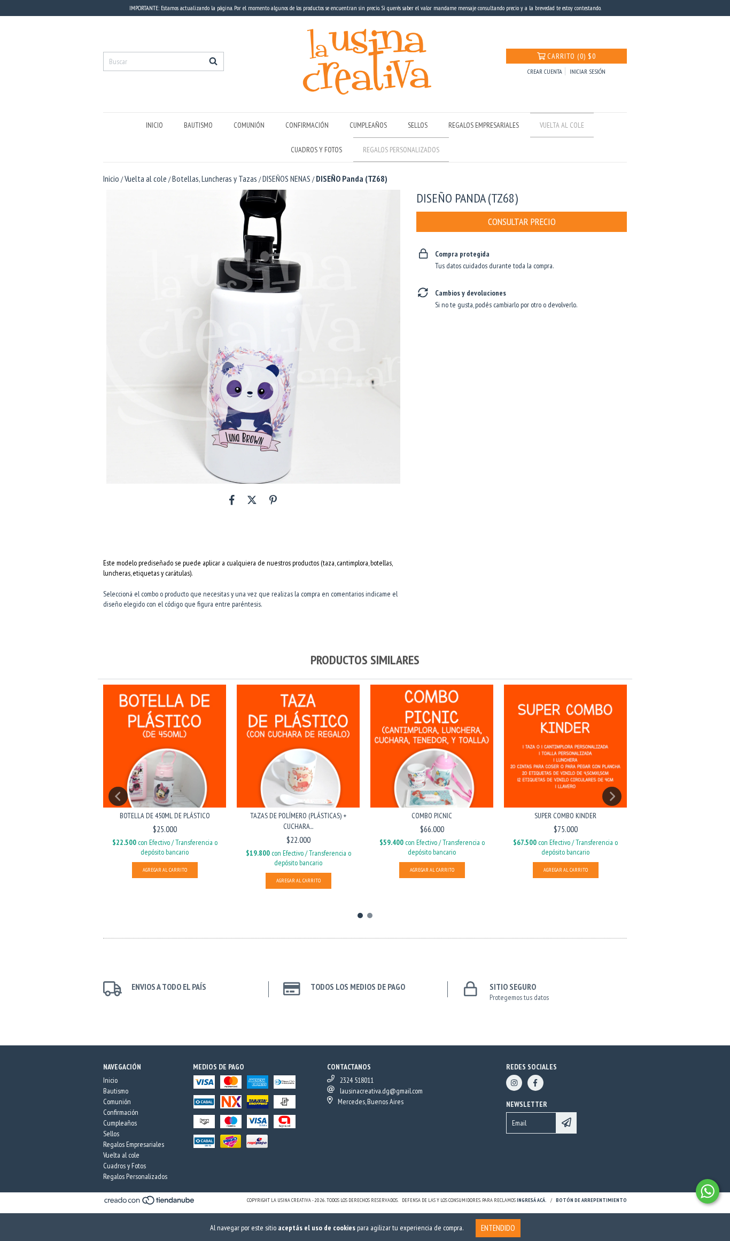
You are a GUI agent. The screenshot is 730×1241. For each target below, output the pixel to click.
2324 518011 (357, 1080)
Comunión (249, 125)
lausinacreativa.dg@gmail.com (381, 1091)
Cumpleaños (368, 125)
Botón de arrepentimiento (591, 1200)
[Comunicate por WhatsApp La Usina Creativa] (707, 1191)
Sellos (418, 125)
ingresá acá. (532, 1200)
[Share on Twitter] (252, 499)
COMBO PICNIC (431, 815)
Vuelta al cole (562, 125)
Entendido (498, 1228)
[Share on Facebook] (232, 499)
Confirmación (307, 125)
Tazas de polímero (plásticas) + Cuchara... (298, 821)
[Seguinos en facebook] (535, 1083)
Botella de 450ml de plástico (165, 815)
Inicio (154, 125)
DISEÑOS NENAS (286, 178)
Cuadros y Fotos (316, 149)
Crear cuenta (544, 71)
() (571, 56)
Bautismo (198, 125)
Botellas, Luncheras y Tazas (214, 178)
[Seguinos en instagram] (514, 1083)
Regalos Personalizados (401, 149)
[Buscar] (213, 61)
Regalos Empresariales (483, 125)
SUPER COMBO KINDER (565, 815)
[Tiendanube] (150, 1203)
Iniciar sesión (587, 71)
